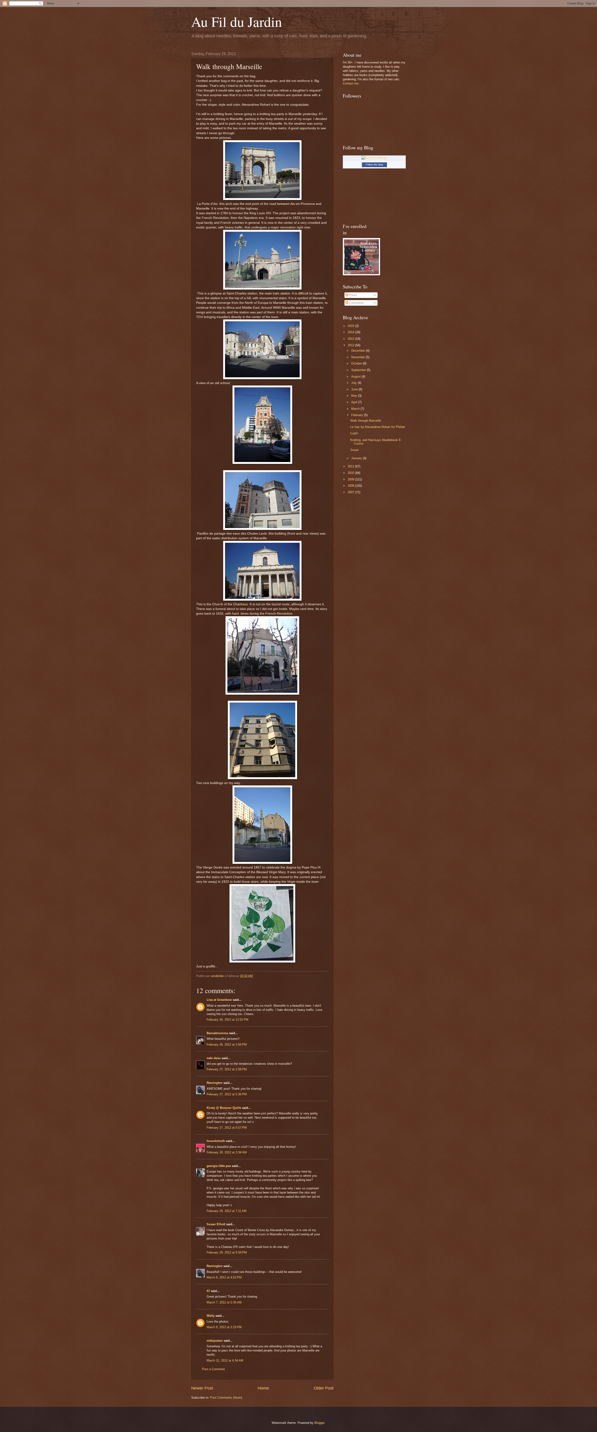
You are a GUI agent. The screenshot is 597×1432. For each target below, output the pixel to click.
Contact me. (351, 83)
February (357, 415)
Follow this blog (374, 164)
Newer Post (202, 1388)
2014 (351, 332)
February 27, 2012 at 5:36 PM (227, 1094)
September (359, 370)
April (354, 402)
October (357, 363)
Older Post (323, 1388)
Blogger (319, 1423)
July (354, 383)
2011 (351, 466)
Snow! (354, 450)
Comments (356, 303)
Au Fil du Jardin (236, 21)
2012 (351, 345)
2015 (351, 326)
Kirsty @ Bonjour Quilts (224, 1108)
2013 (351, 338)
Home (263, 1388)
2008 (351, 485)
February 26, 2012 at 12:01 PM (227, 1019)
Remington (214, 1083)
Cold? (354, 433)
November (358, 357)
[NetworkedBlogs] (374, 158)
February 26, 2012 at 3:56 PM (227, 1044)
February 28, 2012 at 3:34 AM (227, 1152)
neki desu (214, 1058)
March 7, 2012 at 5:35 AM (224, 1302)
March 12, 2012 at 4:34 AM (225, 1360)
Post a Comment (213, 1369)
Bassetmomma (217, 1033)
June (355, 389)
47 (208, 1291)
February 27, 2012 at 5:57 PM (227, 1127)
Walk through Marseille (365, 420)
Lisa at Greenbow (219, 999)
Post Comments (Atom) (226, 1397)
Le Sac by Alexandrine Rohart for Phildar (377, 427)
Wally (211, 1315)
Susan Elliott (216, 1224)
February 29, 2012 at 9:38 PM (227, 1252)
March (356, 408)
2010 (351, 473)
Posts (352, 295)
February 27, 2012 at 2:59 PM (227, 1069)
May (354, 395)
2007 (351, 492)
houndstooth (216, 1141)
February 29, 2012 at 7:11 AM (226, 1211)
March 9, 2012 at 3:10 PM (224, 1327)
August (356, 376)
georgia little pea (219, 1166)
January (357, 458)
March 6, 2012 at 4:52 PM (224, 1277)
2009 (351, 479)
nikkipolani (215, 1340)
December (358, 350)
